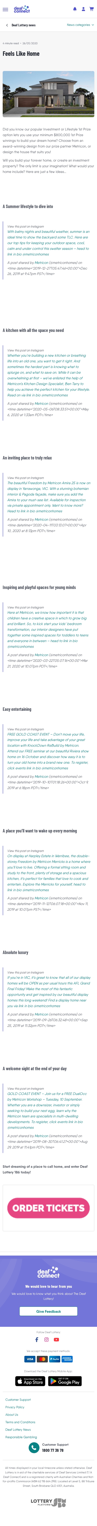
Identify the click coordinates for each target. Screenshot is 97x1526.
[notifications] (74, 9)
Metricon (41, 262)
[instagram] (46, 1339)
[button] (5, 9)
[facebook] (37, 1339)
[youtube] (56, 1339)
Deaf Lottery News (18, 1429)
